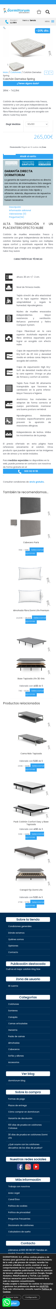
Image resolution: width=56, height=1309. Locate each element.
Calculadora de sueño (19, 1231)
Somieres (13, 1010)
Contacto (13, 952)
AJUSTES (43, 1286)
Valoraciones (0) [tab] (17, 213)
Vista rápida (31, 537)
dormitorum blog (16, 1080)
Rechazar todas (12, 1297)
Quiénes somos (16, 939)
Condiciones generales (20, 926)
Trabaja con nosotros (19, 1186)
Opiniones (13, 945)
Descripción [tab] (15, 207)
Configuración (31, 1297)
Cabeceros (14, 1049)
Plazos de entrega (17, 1105)
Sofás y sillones (16, 1055)
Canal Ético (14, 1199)
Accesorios (13, 1062)
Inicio (5, 72)
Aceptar (11, 1303)
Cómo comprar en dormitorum (23, 1111)
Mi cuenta (13, 986)
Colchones (15, 72)
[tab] (11, 163)
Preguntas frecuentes (19, 1218)
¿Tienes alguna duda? (28, 83)
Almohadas (14, 1043)
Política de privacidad (19, 1212)
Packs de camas (16, 1036)
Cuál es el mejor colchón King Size (23, 969)
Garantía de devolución (20, 1118)
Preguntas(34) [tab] (16, 217)
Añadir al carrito (28, 156)
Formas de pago (16, 1099)
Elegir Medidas (13, 124)
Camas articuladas (17, 1023)
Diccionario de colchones (21, 1225)
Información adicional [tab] (20, 210)
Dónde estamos (16, 932)
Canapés (12, 1017)
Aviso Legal (14, 1193)
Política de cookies (17, 1206)
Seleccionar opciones (34, 551)
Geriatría (12, 1030)
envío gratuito (36, 481)
